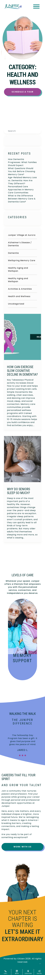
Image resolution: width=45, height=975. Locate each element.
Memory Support (22, 658)
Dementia (13, 253)
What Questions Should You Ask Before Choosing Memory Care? (21, 171)
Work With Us (23, 846)
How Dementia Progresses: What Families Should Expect (22, 162)
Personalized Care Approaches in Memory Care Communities (21, 189)
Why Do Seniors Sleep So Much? (18, 491)
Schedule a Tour (22, 91)
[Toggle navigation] (36, 6)
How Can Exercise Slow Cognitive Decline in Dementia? (22, 370)
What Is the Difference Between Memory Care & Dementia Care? (22, 198)
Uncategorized (16, 303)
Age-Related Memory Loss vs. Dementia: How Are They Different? (22, 180)
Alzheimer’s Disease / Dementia (20, 244)
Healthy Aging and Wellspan (18, 269)
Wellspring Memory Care (21, 260)
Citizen (21, 958)
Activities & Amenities (20, 288)
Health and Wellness (19, 296)
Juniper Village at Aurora (21, 235)
